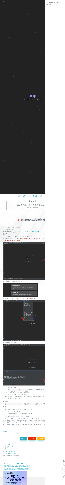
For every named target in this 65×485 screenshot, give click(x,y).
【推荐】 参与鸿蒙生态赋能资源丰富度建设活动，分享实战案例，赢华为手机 (16, 466)
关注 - (13, 446)
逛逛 (22, 463)
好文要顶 (23, 438)
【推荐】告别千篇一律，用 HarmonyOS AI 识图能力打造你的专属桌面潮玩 (16, 468)
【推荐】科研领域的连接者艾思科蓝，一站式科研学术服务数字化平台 (15, 469)
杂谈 (6, 431)
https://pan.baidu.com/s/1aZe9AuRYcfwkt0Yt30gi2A (25, 232)
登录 (18, 463)
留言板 (35, 196)
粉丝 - (10, 446)
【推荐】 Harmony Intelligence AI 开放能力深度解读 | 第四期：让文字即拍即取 (16, 465)
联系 (24, 196)
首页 (19, 196)
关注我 (32, 438)
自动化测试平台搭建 (12, 453)
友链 (41, 196)
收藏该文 (41, 438)
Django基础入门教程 (12, 451)
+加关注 (5, 449)
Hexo (29, 196)
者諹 (32, 96)
